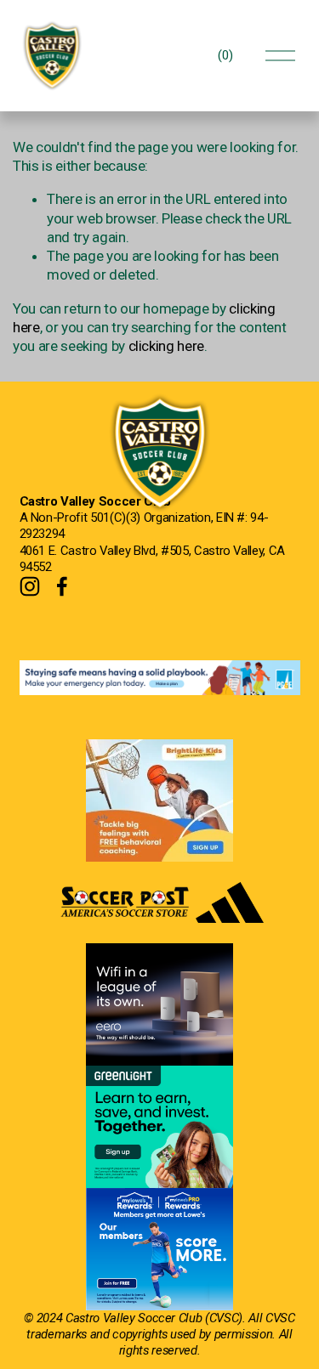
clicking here (166, 345)
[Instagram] (30, 586)
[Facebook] (62, 586)
